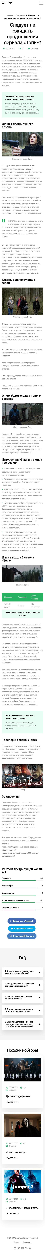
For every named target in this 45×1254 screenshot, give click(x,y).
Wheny (7, 2)
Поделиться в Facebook (22, 921)
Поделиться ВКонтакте (23, 936)
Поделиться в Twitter (23, 929)
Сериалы (34, 48)
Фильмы (12, 1090)
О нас (16, 1242)
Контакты (27, 1242)
